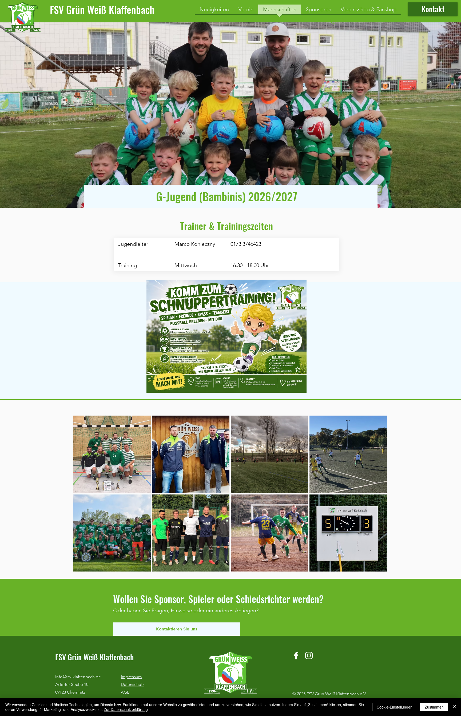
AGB (125, 692)
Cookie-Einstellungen (394, 707)
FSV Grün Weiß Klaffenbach (102, 9)
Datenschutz (132, 684)
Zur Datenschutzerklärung (126, 709)
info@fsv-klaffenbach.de (78, 676)
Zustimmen (434, 707)
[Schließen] (454, 707)
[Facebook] (296, 655)
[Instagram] (309, 655)
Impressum (131, 676)
